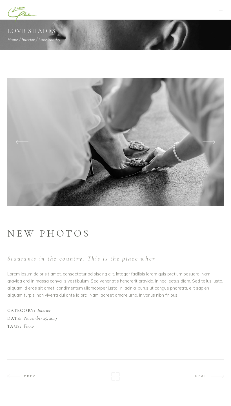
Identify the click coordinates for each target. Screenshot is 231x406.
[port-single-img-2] (115, 142)
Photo (29, 326)
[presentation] (22, 142)
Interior (28, 39)
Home (12, 39)
